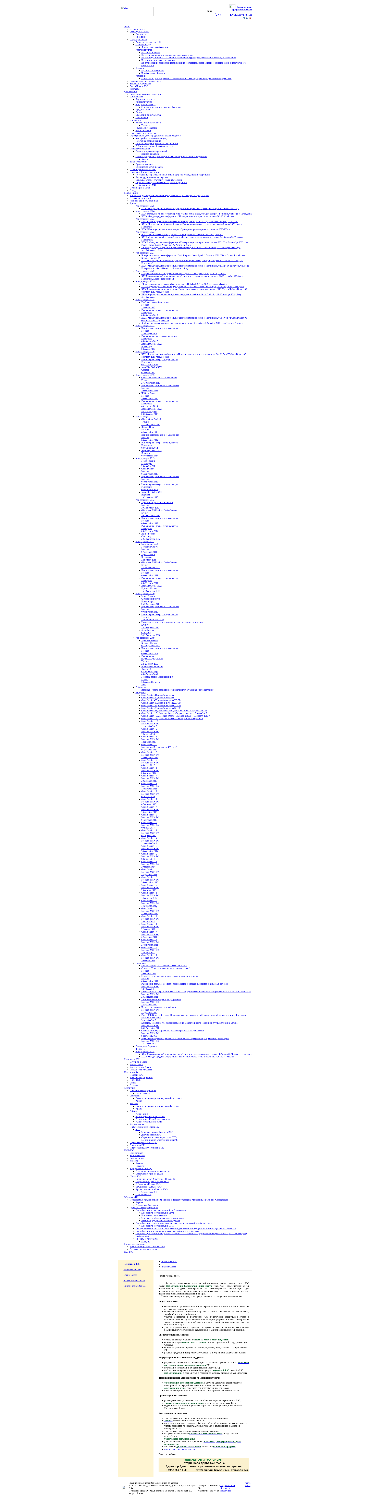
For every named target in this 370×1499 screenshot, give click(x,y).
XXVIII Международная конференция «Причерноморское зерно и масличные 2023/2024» (185, 229)
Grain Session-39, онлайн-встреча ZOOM (161, 700)
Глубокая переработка (146, 128)
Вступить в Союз (138, 1062)
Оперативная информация (143, 1090)
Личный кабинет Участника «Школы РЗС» (157, 1179)
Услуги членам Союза (140, 1067)
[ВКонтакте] (243, 18)
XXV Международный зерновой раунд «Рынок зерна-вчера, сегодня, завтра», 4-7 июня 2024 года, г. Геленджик (196, 213)
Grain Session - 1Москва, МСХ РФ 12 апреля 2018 (150, 739)
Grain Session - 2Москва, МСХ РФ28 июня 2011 (150, 950)
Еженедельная (143, 1093)
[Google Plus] (249, 18)
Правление (141, 37)
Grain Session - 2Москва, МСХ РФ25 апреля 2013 (150, 887)
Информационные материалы (144, 1127)
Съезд (133, 190)
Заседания (141, 692)
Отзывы (134, 1085)
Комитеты (141, 68)
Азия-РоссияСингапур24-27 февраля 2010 (150, 632)
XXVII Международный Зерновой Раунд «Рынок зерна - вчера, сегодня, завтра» (169, 195)
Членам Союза (168, 1266)
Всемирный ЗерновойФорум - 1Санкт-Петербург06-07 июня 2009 (152, 670)
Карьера (134, 1160)
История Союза (137, 29)
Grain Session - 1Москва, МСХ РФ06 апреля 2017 (150, 770)
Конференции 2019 (145, 281)
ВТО (138, 1129)
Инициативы (136, 96)
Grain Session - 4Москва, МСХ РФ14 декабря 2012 (150, 903)
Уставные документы (140, 83)
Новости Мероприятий (141, 1077)
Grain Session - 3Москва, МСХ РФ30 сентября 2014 (150, 848)
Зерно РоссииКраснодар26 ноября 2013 (148, 463)
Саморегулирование (140, 148)
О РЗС (127, 26)
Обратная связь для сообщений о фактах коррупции (161, 182)
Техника (145, 125)
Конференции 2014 (145, 416)
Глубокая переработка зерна (143, 1142)
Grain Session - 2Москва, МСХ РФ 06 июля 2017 (150, 762)
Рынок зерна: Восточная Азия (150, 1116)
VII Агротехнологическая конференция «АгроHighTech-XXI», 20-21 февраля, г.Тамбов (184, 284)
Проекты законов (144, 164)
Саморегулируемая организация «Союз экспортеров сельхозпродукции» (171, 156)
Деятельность (130, 91)
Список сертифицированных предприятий (157, 143)
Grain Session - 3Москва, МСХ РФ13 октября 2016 (150, 786)
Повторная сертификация (148, 141)
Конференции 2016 (145, 351)
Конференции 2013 (145, 458)
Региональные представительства (146, 81)
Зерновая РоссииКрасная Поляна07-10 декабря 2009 (150, 643)
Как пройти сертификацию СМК (157, 1226)
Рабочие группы (144, 50)
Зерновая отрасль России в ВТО (157, 1132)
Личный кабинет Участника (144, 200)
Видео (133, 1082)
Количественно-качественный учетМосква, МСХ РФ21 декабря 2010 (158, 1010)
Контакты (134, 89)
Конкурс (145, 1241)
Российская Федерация (147, 1205)
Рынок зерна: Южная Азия (149, 1121)
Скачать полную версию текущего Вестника (158, 1106)
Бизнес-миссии (137, 1155)
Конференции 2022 (145, 232)
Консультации (137, 1158)
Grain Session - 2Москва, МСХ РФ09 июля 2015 (150, 825)
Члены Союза (136, 1064)
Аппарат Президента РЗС (148, 42)
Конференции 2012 (145, 500)
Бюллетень (135, 1095)
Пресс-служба (131, 1072)
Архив (133, 203)
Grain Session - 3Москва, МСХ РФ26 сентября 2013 (150, 880)
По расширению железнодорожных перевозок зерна (167, 55)
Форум (144, 159)
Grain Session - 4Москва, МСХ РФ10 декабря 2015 (150, 809)
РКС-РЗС (128, 1252)
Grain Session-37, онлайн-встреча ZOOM (161, 705)
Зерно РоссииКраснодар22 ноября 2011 (148, 557)
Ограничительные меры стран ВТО (159, 1137)
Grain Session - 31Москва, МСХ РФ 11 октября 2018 (150, 723)
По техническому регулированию (158, 60)
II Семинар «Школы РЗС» (148, 1184)
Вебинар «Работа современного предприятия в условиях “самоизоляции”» (178, 690)
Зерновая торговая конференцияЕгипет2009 (157, 681)
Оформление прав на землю (149, 1173)
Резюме (139, 1163)
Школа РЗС (135, 1176)
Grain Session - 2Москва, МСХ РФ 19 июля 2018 (150, 731)
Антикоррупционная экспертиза (152, 177)
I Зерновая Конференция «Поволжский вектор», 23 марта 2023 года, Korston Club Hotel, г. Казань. (189, 221)
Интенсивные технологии (148, 122)
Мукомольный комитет (152, 70)
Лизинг (139, 112)
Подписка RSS (227, 1485)
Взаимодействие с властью (143, 133)
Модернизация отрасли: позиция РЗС (159, 1140)
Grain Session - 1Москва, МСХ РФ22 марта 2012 (150, 926)
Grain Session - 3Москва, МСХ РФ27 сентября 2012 (150, 911)
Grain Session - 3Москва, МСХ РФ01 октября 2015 (150, 817)
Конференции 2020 (145, 271)
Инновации (135, 120)
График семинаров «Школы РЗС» (152, 1181)
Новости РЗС (136, 1075)
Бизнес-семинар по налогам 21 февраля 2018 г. (164, 965)
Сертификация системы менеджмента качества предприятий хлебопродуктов (174, 1223)
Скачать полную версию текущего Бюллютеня (159, 1098)
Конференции (131, 193)
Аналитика (129, 1088)
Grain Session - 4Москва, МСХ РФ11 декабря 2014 (150, 841)
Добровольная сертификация (144, 1207)
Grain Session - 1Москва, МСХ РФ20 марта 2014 (150, 864)
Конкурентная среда (146, 104)
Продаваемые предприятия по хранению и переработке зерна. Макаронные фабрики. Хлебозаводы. (179, 1200)
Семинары (141, 963)
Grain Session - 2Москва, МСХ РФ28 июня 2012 (150, 919)
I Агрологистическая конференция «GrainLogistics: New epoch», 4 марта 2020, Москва (183, 273)
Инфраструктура (144, 102)
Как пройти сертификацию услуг (152, 138)
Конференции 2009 (145, 638)
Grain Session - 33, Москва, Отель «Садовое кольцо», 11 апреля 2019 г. (175, 716)
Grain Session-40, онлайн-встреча (157, 697)
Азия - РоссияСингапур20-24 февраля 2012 (150, 536)
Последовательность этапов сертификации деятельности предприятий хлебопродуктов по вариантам (186, 1228)
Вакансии (140, 1166)
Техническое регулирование (149, 167)
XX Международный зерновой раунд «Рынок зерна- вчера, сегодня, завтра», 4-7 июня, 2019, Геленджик (192, 286)
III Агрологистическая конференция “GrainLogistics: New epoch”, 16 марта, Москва (182, 234)
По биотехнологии (150, 52)
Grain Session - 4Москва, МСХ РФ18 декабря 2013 (150, 872)
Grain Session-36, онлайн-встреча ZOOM (161, 708)
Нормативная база (150, 154)
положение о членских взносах (179, 1449)
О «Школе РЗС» (143, 1194)
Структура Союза (138, 39)
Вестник (134, 1103)
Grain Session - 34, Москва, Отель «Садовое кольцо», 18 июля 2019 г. (175, 713)
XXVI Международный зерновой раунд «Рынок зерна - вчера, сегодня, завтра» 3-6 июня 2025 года (190, 208)
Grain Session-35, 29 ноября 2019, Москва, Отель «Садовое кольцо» (174, 710)
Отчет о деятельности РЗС (143, 169)
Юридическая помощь (141, 1168)
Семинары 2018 (149, 1192)
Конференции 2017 (145, 325)
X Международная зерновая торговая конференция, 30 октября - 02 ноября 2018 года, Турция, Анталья (192, 323)
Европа (139, 1202)
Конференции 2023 (145, 219)
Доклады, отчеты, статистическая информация (159, 180)
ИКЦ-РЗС (129, 1150)
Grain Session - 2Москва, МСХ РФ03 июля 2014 (150, 856)
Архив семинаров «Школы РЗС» (152, 1189)
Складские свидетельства (148, 115)
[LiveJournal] (246, 18)
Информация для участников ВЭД (147, 1147)
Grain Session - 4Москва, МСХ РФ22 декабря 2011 (150, 934)
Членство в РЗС (132, 1059)
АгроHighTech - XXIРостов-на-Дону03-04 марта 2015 (151, 411)
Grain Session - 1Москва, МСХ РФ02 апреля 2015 (150, 833)
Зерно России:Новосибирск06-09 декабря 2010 (150, 600)
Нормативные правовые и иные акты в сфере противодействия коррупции (173, 174)
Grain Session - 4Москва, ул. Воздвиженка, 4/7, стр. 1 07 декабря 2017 (159, 747)
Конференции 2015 (145, 375)
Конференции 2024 (145, 211)
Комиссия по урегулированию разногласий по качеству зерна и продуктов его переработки (186, 78)
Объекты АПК (131, 1197)
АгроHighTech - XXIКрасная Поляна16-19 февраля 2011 (151, 588)
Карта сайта (247, 1484)
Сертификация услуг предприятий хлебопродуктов (155, 135)
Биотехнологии (143, 130)
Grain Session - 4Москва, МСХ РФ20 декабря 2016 (150, 778)
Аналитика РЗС (137, 1145)
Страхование (142, 117)
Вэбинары (141, 687)
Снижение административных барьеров (161, 107)
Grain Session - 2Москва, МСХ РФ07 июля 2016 (150, 794)
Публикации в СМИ (146, 185)
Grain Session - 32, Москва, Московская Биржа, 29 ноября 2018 (172, 718)
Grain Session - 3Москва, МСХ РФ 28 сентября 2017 (150, 755)
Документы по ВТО (151, 1134)
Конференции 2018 (145, 299)
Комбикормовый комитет (153, 73)
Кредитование (143, 109)
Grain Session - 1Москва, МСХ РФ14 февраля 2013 (150, 895)
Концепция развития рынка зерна (146, 94)
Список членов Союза (141, 1069)
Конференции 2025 (145, 206)
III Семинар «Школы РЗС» (149, 1186)
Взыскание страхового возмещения (153, 1171)
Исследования (137, 1124)
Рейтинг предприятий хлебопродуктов (155, 146)
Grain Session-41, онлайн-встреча (157, 695)
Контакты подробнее (225, 1489)
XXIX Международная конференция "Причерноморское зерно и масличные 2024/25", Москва (187, 216)
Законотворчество (139, 161)
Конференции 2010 (145, 593)
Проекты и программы (147, 1239)
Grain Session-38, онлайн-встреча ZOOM (161, 703)
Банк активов (136, 1153)
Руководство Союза (139, 31)
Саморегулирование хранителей (152, 151)
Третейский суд (143, 44)
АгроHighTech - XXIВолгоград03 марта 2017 (151, 346)
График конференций (140, 198)
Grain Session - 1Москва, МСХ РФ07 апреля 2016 (150, 802)
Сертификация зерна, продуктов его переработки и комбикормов (168, 1231)
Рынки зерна (142, 1114)
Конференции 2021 (145, 252)
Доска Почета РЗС (139, 86)
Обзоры (133, 1111)
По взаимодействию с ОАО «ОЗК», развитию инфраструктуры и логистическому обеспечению (188, 57)
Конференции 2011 (145, 541)
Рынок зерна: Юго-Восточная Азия (153, 1119)
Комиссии (141, 76)
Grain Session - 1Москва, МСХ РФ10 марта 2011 (150, 958)
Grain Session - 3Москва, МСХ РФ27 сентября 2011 (150, 942)
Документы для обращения (154, 47)
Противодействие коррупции (144, 172)
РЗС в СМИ (135, 1080)
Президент (141, 34)
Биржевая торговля (145, 99)
